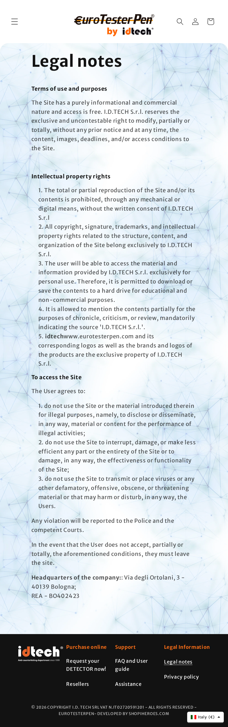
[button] (14, 21)
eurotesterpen (76, 713)
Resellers (77, 684)
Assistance (128, 684)
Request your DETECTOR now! (86, 665)
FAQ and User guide (131, 665)
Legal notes (178, 662)
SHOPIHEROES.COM (149, 713)
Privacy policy (181, 677)
